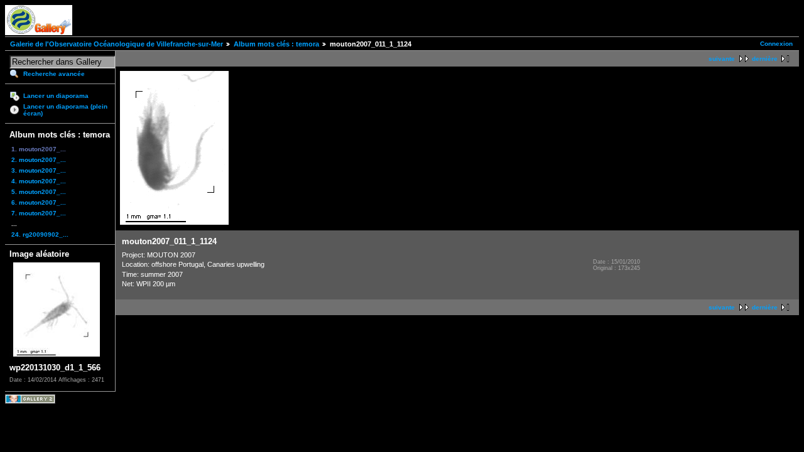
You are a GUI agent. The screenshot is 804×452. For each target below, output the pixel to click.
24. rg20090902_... (39, 234)
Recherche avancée (54, 73)
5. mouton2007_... (38, 191)
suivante (722, 58)
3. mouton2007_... (38, 170)
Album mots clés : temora (276, 44)
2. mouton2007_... (38, 159)
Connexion (776, 43)
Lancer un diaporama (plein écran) (65, 110)
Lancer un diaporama (56, 95)
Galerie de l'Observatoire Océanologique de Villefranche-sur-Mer (116, 44)
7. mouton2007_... (38, 213)
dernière (765, 58)
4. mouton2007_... (38, 181)
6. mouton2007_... (38, 202)
